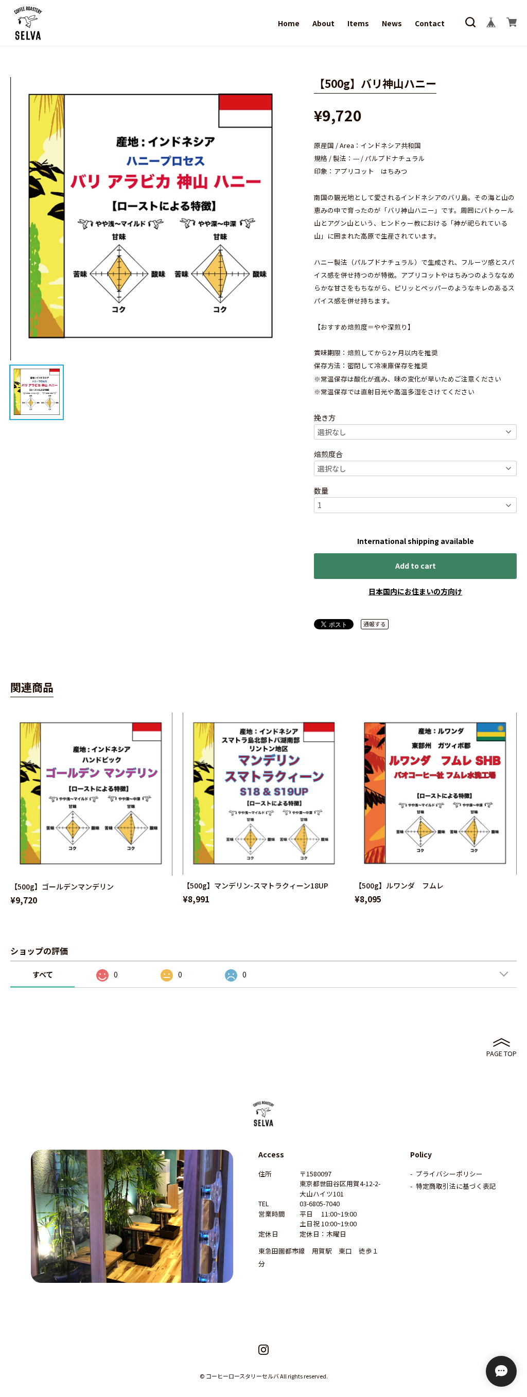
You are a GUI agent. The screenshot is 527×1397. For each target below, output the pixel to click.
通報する (374, 624)
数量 (321, 490)
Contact (430, 23)
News (392, 23)
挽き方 (325, 417)
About (323, 23)
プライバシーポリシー (449, 1173)
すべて (42, 974)
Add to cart (415, 565)
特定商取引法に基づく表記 (456, 1186)
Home (289, 23)
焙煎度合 (328, 454)
